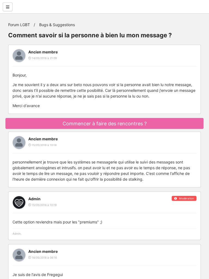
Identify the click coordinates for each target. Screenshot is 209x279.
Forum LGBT (19, 24)
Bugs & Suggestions (57, 24)
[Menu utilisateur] (8, 6)
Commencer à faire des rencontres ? (105, 123)
